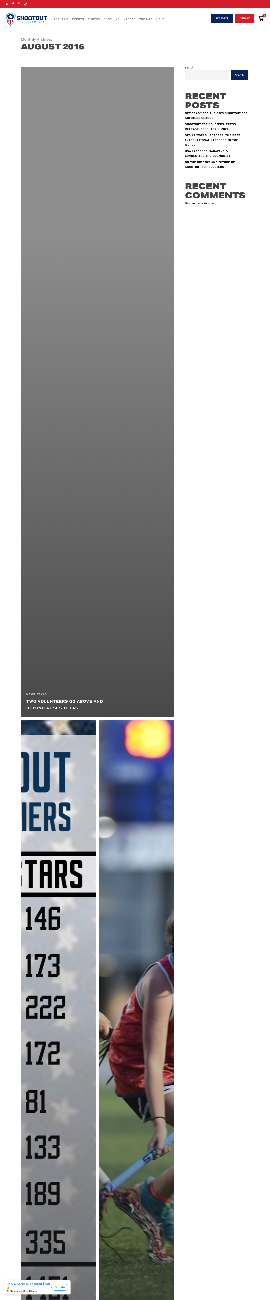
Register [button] (222, 18)
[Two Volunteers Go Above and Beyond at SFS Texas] (97, 392)
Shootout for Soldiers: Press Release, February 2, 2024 (210, 127)
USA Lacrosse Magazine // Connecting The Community (208, 154)
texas (42, 694)
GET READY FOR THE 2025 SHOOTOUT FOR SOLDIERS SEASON (216, 116)
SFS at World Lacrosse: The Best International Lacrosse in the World (212, 140)
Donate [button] (245, 18)
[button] (261, 18)
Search (189, 67)
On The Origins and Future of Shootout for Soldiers (210, 165)
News (30, 694)
